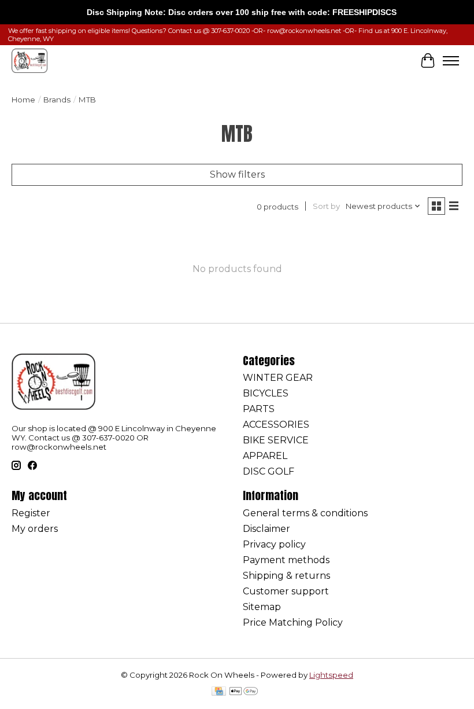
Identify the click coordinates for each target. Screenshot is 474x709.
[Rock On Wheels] (29, 60)
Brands (57, 99)
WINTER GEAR (278, 377)
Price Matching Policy (293, 622)
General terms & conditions (305, 513)
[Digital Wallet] (243, 691)
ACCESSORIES (276, 424)
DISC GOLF (268, 471)
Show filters (237, 174)
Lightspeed (331, 674)
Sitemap (262, 606)
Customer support (286, 591)
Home (23, 99)
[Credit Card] (219, 691)
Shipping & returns (286, 575)
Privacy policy (274, 544)
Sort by (326, 206)
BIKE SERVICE (276, 440)
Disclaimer (266, 528)
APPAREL (265, 455)
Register (31, 513)
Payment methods (286, 559)
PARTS (259, 408)
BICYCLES (265, 393)
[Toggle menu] (450, 60)
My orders (35, 528)
